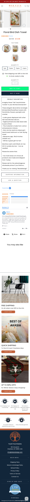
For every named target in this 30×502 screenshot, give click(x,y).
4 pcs (24, 68)
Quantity (15, 65)
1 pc (5, 68)
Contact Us (15, 476)
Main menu (14, 457)
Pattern (15, 43)
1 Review (11, 36)
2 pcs (11, 68)
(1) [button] (9, 196)
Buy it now (15, 93)
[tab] (5, 208)
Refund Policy (15, 468)
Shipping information (15, 174)
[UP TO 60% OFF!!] (15, 369)
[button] (5, 226)
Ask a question (15, 180)
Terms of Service (15, 474)
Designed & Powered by (15, 500)
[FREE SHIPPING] (15, 289)
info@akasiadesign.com (15, 452)
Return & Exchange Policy (15, 465)
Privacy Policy (15, 471)
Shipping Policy (15, 462)
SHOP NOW (8, 312)
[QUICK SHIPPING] (15, 329)
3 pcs (18, 68)
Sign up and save (14, 481)
